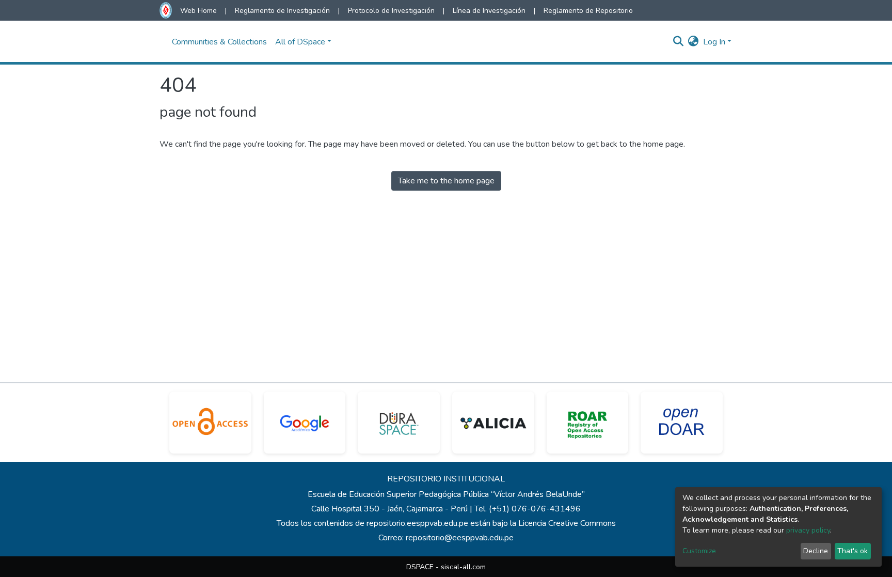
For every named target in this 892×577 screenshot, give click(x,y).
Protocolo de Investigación (391, 10)
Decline (815, 551)
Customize (699, 551)
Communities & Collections (219, 42)
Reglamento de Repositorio (588, 10)
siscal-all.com (463, 567)
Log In (714, 42)
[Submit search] (678, 42)
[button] (693, 42)
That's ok (852, 551)
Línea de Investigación (489, 10)
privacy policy (808, 530)
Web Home (198, 10)
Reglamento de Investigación (282, 10)
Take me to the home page (446, 180)
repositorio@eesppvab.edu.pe (460, 537)
